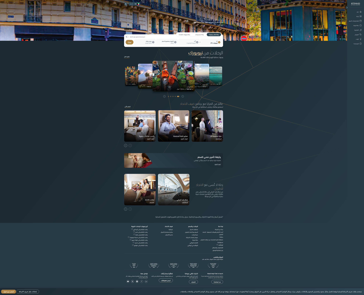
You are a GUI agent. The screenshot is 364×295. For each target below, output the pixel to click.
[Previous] (130, 145)
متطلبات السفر (194, 229)
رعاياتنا (221, 237)
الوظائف (220, 245)
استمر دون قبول (8, 292)
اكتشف (151, 202)
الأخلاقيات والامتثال (217, 247)
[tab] (210, 43)
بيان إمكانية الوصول (218, 250)
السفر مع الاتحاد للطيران (191, 232)
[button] (347, 7)
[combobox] (210, 43)
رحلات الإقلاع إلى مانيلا (141, 234)
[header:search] (131, 3)
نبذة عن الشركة (219, 229)
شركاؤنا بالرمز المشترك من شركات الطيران (211, 239)
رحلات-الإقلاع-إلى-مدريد (141, 242)
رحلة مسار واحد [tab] (199, 34)
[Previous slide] (182, 96)
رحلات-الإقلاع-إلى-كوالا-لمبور (140, 240)
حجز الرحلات (195, 234)
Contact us (217, 281)
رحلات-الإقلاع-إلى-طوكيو (141, 245)
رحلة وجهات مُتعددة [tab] (184, 34)
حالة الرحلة (195, 240)
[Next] (125, 145)
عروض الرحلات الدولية (192, 237)
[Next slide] (164, 96)
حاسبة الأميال (169, 234)
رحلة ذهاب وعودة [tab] (214, 34)
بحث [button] (129, 42)
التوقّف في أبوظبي (192, 245)
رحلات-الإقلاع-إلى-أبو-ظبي (140, 229)
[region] (182, 291)
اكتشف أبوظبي (194, 242)
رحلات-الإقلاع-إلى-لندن (141, 232)
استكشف (219, 139)
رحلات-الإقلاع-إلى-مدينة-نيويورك (139, 237)
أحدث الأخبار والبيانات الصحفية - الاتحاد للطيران (212, 233)
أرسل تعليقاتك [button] (165, 280)
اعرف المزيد (184, 139)
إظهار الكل (126, 57)
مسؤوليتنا (220, 242)
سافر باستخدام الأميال (167, 232)
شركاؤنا (171, 229)
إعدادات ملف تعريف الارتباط (28, 292)
